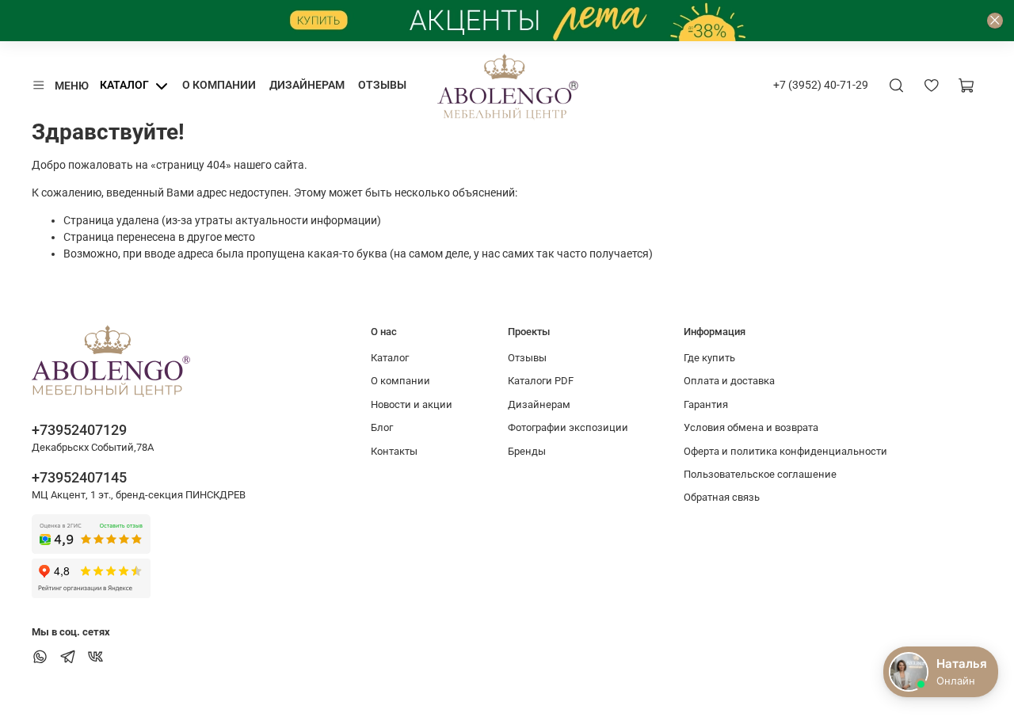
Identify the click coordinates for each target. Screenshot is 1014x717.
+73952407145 (79, 477)
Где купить (709, 358)
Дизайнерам (307, 84)
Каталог (124, 84)
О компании (219, 84)
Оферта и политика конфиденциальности (785, 451)
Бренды (527, 451)
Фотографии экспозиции (568, 427)
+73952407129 (79, 429)
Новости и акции (411, 404)
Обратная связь (722, 497)
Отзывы (382, 84)
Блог (382, 427)
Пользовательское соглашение (760, 474)
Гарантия (706, 404)
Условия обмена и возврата (751, 427)
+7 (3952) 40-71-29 (820, 84)
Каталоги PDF (541, 381)
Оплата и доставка (729, 381)
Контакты (394, 451)
